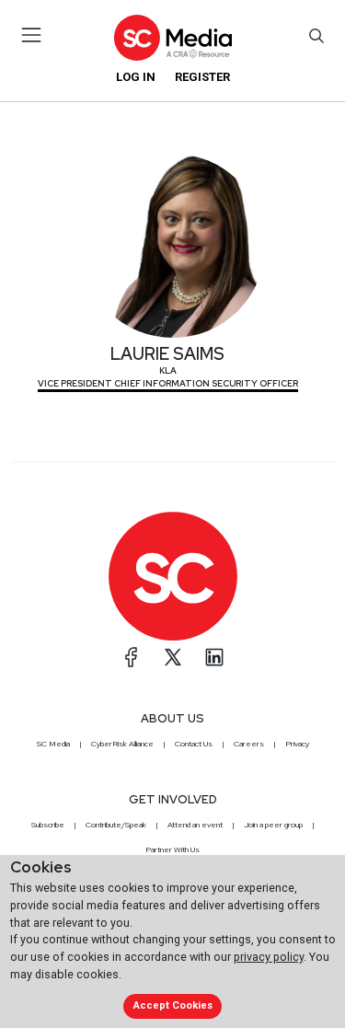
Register (202, 77)
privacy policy (269, 957)
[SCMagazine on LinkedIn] (214, 657)
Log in (135, 77)
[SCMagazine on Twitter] (173, 657)
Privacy (297, 743)
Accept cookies (173, 1005)
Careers (249, 743)
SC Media (53, 743)
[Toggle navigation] (31, 35)
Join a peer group (273, 824)
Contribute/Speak (116, 824)
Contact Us (194, 743)
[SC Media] (172, 37)
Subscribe (47, 824)
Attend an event (195, 824)
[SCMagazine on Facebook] (132, 657)
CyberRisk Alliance (122, 743)
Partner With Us (172, 849)
